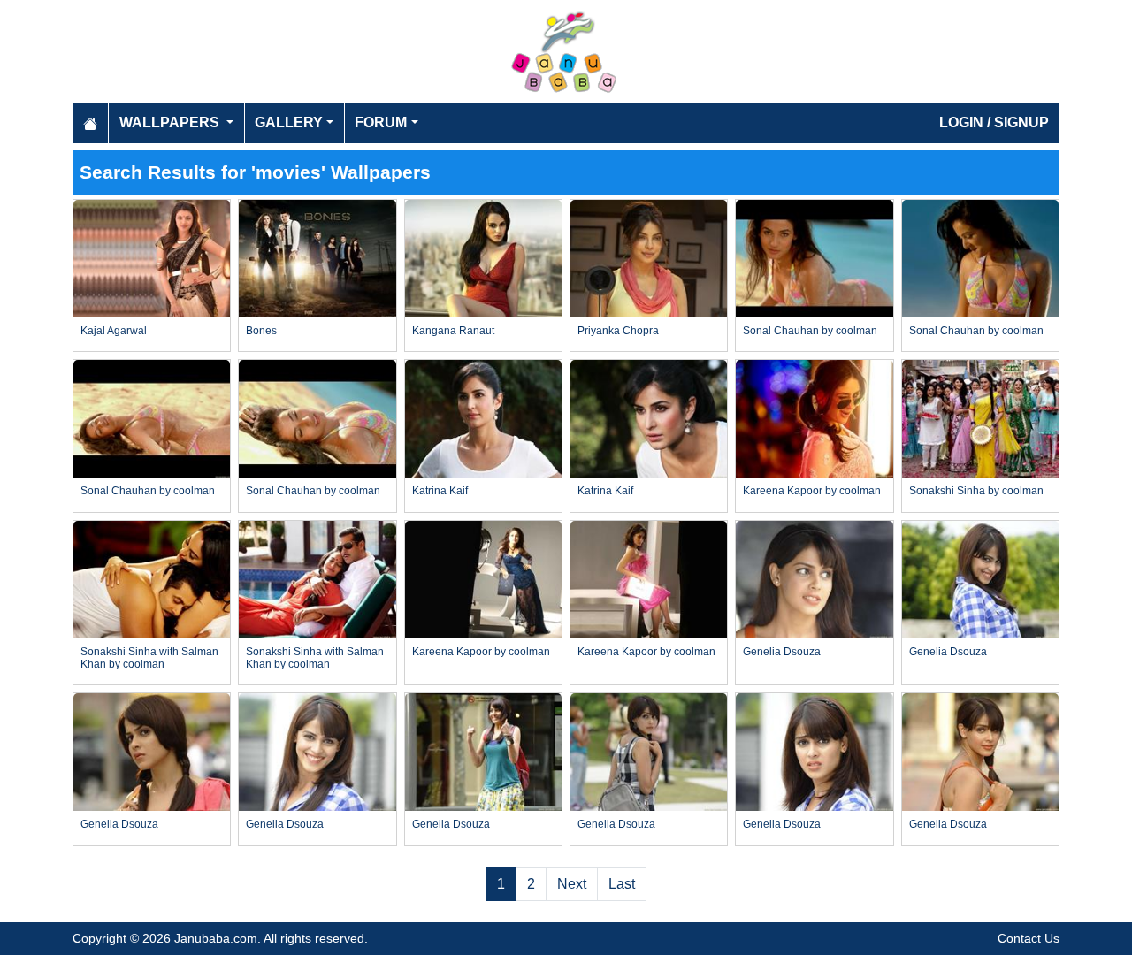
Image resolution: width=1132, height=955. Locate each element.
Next (571, 883)
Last (621, 883)
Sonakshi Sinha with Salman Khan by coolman (149, 658)
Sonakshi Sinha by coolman (976, 491)
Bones (261, 331)
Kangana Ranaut (453, 331)
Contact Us (1028, 938)
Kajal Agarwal (113, 331)
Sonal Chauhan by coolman (810, 331)
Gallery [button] (289, 122)
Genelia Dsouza (782, 652)
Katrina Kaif (440, 491)
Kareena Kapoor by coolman (812, 491)
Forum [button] (381, 122)
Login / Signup (994, 122)
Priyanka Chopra (618, 331)
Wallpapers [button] (171, 122)
